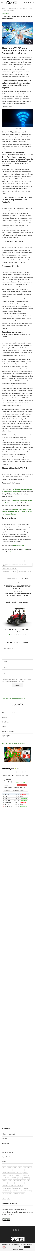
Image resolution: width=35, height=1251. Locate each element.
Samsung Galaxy (7, 1188)
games (20, 1177)
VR (8, 1198)
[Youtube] (28, 2)
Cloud (10, 1169)
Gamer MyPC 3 (6, 1177)
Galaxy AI (11, 1175)
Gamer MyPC (26, 1175)
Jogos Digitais (6, 736)
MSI (17, 1183)
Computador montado (8, 1172)
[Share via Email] (27, 578)
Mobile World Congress (9, 568)
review (13, 1185)
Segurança (26, 1188)
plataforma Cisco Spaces (9, 571)
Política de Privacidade (8, 713)
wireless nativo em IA (25, 571)
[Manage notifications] (4, 1247)
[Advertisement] (17, 888)
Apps (15, 1167)
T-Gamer (16, 1193)
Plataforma (6, 1185)
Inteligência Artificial (19, 1180)
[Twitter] (26, 2)
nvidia (22, 1183)
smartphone (6, 1190)
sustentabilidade (7, 1193)
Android (9, 1167)
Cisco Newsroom (18, 545)
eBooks (4, 726)
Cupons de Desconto (8, 731)
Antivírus (4, 717)
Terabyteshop (21, 1196)
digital (25, 1172)
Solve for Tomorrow (26, 1190)
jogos (4, 1183)
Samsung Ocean (17, 1188)
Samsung (19, 1185)
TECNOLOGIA (5, 1196)
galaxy (4, 1175)
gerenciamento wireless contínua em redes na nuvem (15, 565)
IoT (28, 1180)
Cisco (11, 552)
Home (3, 8)
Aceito (26, 1247)
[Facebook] (24, 2)
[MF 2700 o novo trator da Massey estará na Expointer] (17, 616)
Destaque (18, 1172)
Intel (10, 1180)
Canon (4, 1169)
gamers (14, 1177)
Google (4, 1180)
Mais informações (18, 1249)
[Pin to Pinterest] (25, 578)
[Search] (33, 2)
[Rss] (30, 2)
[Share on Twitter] (24, 578)
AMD (4, 1167)
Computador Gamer (19, 1169)
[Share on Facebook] (22, 578)
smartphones (14, 1190)
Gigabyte (26, 1177)
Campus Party (27, 1167)
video (4, 1198)
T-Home (22, 1193)
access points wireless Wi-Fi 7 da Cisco (13, 561)
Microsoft (11, 1183)
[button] (3, 620)
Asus (20, 1167)
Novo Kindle (5, 722)
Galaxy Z (18, 1175)
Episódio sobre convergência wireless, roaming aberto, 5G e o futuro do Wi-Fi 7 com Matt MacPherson (17, 511)
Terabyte (13, 1196)
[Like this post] (20, 578)
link (26, 549)
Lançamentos (12, 8)
